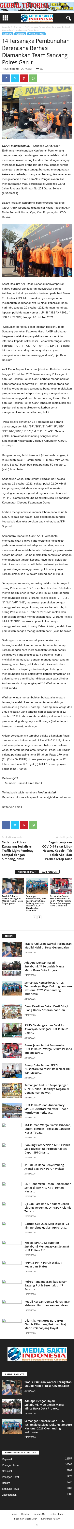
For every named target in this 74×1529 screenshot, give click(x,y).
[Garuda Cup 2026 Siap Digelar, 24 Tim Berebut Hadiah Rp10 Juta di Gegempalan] (12, 1229)
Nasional (7, 1471)
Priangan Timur (36, 34)
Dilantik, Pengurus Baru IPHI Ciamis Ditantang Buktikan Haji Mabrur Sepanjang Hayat (45, 1324)
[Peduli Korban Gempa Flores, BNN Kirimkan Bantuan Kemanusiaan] (12, 1307)
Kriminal (18, 26)
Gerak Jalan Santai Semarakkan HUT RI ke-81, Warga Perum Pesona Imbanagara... (48, 1049)
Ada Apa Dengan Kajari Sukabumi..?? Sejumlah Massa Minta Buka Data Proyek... (44, 966)
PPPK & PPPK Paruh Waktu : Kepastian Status (43, 1264)
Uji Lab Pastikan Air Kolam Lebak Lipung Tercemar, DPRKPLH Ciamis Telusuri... (47, 1207)
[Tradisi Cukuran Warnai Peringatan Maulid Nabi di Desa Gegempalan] (13, 886)
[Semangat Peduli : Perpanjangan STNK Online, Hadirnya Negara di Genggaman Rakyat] (12, 1090)
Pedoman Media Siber (25, 1518)
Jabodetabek (9, 1494)
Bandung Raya (10, 1488)
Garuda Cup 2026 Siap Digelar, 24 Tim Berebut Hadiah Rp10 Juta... (46, 1225)
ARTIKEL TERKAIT (27, 871)
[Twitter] (15, 78)
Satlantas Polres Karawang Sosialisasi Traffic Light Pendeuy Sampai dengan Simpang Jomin (18, 850)
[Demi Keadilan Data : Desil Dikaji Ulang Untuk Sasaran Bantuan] (12, 1011)
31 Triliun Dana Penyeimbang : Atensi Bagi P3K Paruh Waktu (45, 1167)
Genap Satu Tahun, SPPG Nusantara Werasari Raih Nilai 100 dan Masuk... (47, 1069)
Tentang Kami (56, 1513)
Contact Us (39, 1513)
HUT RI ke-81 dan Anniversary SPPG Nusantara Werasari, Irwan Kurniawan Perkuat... (46, 1108)
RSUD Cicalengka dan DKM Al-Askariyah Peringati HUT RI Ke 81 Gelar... (46, 1029)
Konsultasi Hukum (50, 1518)
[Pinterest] (24, 78)
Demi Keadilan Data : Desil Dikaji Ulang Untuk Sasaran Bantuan (46, 1008)
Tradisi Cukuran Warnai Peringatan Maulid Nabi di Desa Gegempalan (12, 900)
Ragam (6, 1482)
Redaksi (14, 68)
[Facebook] (6, 78)
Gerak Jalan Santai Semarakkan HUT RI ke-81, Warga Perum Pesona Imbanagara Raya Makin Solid (60, 901)
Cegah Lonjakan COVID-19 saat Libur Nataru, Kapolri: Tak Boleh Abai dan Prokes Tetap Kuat (57, 850)
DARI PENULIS (49, 871)
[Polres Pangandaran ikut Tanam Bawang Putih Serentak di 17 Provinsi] (12, 1287)
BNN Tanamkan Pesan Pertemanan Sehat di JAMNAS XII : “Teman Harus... (47, 1187)
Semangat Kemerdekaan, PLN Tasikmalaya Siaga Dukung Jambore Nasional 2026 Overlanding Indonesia (36, 903)
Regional (20, 34)
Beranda (6, 26)
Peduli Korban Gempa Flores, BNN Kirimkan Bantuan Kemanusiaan (47, 1303)
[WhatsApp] (33, 78)
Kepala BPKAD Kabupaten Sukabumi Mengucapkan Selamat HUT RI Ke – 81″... (46, 1246)
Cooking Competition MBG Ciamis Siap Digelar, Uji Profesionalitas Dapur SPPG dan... (47, 1148)
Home (14, 1513)
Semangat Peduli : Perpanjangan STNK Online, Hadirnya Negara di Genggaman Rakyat (46, 1088)
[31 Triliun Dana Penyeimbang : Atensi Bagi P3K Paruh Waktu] (12, 1170)
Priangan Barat (10, 1476)
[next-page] (39, 917)
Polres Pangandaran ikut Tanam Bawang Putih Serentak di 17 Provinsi (45, 1285)
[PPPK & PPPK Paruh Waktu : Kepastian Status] (12, 1268)
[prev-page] (35, 917)
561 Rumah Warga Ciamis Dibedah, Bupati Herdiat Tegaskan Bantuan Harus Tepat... (47, 1128)
